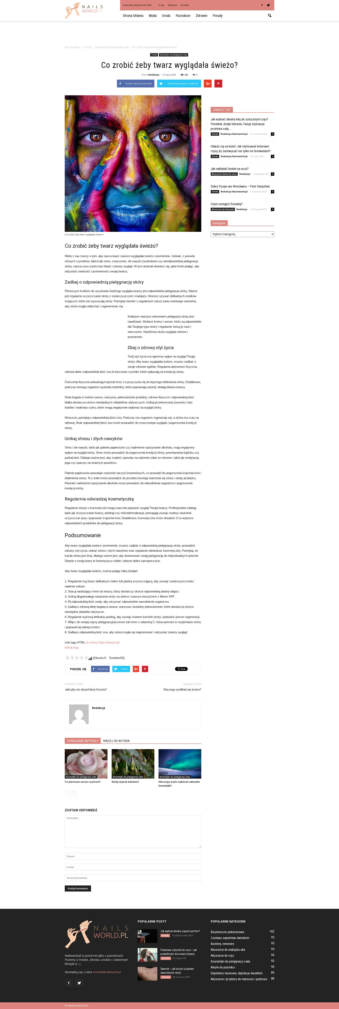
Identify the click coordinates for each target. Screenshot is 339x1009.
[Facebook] (262, 5)
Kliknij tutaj (71, 647)
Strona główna (133, 16)
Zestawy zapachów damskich (230, 938)
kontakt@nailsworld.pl (107, 972)
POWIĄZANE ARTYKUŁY (82, 741)
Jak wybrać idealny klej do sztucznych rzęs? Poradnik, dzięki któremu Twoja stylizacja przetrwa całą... (239, 124)
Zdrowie (201, 16)
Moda (153, 16)
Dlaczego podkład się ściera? (182, 689)
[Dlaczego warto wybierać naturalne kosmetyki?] (180, 764)
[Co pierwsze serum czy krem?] (86, 764)
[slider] (76, 657)
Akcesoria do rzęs (222, 955)
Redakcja (153, 74)
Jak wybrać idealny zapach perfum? (180, 931)
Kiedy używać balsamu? (125, 781)
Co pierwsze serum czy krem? (83, 781)
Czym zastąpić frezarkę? (227, 204)
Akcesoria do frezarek (223, 209)
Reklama (172, 5)
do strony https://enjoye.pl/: (103, 642)
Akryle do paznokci (223, 967)
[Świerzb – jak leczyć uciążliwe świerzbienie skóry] (147, 974)
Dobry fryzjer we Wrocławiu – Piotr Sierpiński (240, 186)
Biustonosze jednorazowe (227, 932)
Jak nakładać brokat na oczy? (230, 169)
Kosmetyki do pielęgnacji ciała (173, 54)
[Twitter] (268, 5)
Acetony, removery (222, 944)
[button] (269, 15)
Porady (218, 16)
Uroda (166, 16)
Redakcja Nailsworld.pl (234, 133)
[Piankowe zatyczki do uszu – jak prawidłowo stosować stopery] (147, 955)
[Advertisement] (169, 34)
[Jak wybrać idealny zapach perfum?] (147, 936)
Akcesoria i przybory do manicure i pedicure (239, 979)
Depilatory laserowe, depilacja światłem (236, 973)
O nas (161, 5)
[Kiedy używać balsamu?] (133, 764)
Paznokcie (183, 16)
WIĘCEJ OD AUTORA (116, 741)
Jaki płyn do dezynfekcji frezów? (86, 689)
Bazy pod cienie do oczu (224, 174)
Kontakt (185, 5)
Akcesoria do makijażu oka (228, 950)
